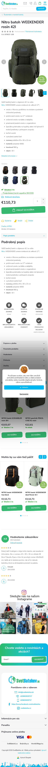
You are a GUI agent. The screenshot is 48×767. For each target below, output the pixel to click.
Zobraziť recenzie (16, 543)
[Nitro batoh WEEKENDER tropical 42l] (5, 180)
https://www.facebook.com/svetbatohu (26, 704)
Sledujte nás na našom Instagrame (24, 598)
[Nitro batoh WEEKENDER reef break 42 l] (34, 170)
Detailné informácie (8, 156)
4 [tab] (27, 442)
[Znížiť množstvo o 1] (43, 202)
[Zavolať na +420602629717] (30, 3)
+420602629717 (26, 696)
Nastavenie (24, 394)
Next (44, 457)
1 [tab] (20, 442)
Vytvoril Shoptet (25, 758)
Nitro (3, 105)
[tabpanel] (12, 413)
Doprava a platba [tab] (9, 343)
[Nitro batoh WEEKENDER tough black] (25, 170)
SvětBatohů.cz (12, 744)
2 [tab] (23, 442)
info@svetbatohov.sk (26, 692)
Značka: (6, 226)
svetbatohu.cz (26, 708)
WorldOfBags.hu (37, 744)
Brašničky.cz (24, 744)
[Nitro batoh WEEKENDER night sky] (15, 180)
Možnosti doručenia (12, 197)
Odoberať (39, 659)
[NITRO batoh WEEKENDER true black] (5, 170)
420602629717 (25, 700)
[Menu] (45, 3)
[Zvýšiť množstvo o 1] (43, 199)
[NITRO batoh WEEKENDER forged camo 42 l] (15, 170)
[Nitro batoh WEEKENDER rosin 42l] (25, 180)
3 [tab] (25, 442)
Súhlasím (25, 387)
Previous (40, 457)
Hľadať (41, 8)
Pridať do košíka (25, 210)
